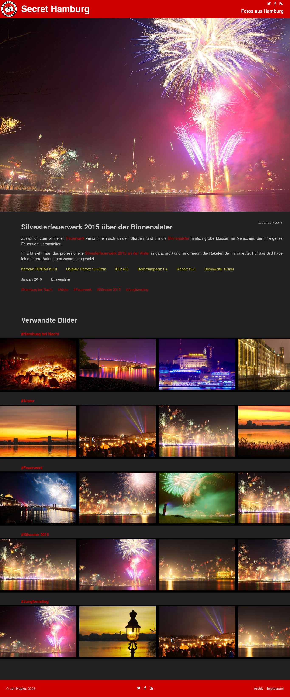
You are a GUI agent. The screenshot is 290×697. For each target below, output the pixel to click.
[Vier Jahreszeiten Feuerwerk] (197, 565)
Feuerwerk (75, 238)
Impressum (275, 688)
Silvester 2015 (110, 289)
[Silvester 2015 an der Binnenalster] (117, 499)
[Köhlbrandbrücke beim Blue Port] (117, 365)
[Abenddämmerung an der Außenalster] (38, 432)
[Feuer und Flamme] (117, 432)
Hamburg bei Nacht (37, 289)
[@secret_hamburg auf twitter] (269, 3)
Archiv (258, 688)
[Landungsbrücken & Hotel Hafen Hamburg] (197, 365)
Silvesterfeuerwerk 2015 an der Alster (117, 253)
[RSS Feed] (281, 3)
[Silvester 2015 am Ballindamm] (197, 432)
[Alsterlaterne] (117, 632)
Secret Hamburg (55, 8)
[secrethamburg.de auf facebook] (275, 3)
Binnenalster (178, 238)
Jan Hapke (18, 688)
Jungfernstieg (138, 289)
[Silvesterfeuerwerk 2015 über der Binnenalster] (117, 565)
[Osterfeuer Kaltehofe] (38, 365)
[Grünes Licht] (197, 499)
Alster (64, 289)
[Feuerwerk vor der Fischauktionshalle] (38, 499)
